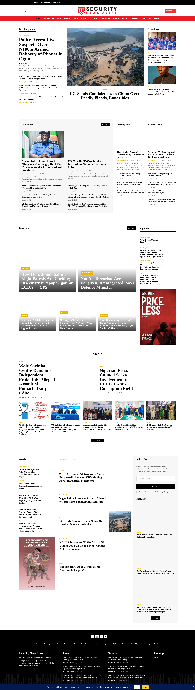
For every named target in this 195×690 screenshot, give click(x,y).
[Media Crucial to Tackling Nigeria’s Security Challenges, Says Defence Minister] (129, 410)
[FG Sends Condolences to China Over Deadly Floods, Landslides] (105, 57)
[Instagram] (97, 636)
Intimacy (139, 532)
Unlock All (155, 486)
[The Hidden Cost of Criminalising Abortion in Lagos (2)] (131, 140)
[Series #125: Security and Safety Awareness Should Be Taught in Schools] (162, 140)
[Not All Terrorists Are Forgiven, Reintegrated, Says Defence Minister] (107, 263)
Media (21, 362)
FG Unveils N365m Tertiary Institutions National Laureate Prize (87, 164)
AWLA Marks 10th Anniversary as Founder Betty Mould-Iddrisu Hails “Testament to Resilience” (30, 527)
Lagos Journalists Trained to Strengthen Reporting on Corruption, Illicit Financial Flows (97, 427)
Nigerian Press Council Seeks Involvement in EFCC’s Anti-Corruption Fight (116, 379)
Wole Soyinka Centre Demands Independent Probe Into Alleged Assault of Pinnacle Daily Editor (37, 379)
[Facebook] (92, 636)
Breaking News (24, 35)
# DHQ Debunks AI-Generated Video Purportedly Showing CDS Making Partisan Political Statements (81, 477)
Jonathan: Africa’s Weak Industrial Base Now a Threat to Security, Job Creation (161, 91)
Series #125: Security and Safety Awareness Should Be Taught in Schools (161, 154)
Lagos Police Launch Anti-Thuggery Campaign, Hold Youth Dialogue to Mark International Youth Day (43, 166)
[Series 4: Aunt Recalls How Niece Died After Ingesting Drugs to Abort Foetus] (49, 497)
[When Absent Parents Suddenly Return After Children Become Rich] (155, 517)
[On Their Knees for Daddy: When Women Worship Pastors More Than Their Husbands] (155, 553)
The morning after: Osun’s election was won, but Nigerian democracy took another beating (151, 266)
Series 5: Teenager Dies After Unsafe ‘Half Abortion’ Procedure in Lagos (29, 473)
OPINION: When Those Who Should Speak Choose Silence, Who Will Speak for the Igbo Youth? (151, 253)
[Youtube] (105, 636)
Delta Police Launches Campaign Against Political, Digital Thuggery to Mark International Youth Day (87, 205)
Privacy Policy (162, 492)
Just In (61, 470)
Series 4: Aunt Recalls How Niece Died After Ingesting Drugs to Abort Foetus (30, 499)
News (105, 89)
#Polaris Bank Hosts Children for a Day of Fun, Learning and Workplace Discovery (40, 205)
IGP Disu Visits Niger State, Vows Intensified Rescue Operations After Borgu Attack (40, 77)
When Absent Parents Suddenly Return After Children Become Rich (154, 536)
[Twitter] (101, 636)
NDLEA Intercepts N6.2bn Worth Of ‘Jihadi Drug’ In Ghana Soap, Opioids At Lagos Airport (82, 545)
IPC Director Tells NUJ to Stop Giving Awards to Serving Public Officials (159, 427)
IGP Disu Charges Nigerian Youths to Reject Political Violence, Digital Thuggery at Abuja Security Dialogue (88, 196)
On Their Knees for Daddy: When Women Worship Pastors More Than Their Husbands (155, 572)
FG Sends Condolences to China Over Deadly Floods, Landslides (105, 95)
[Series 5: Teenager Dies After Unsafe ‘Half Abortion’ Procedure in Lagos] (49, 471)
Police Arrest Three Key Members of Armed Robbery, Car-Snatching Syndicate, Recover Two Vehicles (39, 87)
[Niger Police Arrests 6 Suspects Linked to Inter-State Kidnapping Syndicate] (120, 499)
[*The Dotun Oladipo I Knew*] (170, 239)
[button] (23, 10)
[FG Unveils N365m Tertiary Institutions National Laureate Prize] (89, 144)
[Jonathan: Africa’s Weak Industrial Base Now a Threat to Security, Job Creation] (162, 75)
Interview (25, 268)
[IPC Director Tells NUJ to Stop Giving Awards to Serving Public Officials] (161, 410)
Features (21, 493)
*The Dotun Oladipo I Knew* (149, 241)
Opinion (142, 272)
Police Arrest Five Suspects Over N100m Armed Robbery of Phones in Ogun (41, 49)
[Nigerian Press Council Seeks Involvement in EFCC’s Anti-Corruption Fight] (157, 379)
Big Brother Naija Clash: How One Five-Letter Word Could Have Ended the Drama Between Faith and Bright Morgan (154, 609)
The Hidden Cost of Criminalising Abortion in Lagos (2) (130, 154)
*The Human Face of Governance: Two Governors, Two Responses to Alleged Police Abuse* (149, 279)
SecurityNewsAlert (28, 174)
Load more (97, 440)
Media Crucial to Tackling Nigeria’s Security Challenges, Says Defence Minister (129, 427)
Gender (21, 480)
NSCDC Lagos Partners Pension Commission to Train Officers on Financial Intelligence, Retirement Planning (162, 58)
